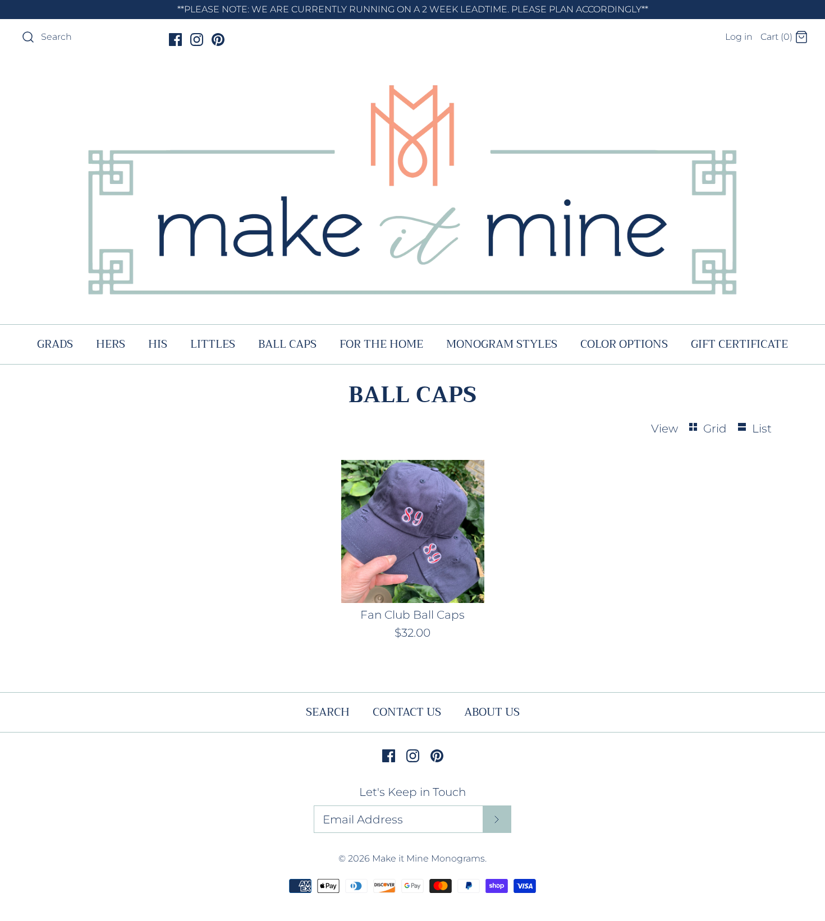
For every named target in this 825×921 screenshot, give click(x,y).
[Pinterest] (218, 39)
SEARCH (328, 712)
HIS (157, 344)
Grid (716, 428)
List (762, 428)
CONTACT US (407, 712)
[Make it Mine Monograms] (412, 75)
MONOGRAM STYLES (501, 344)
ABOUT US (492, 712)
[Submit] (497, 819)
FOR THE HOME (381, 344)
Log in (739, 36)
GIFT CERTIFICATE (739, 344)
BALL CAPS (287, 344)
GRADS (55, 344)
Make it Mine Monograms (428, 858)
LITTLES (212, 344)
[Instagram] (196, 39)
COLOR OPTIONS (624, 344)
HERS (110, 344)
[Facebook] (175, 39)
